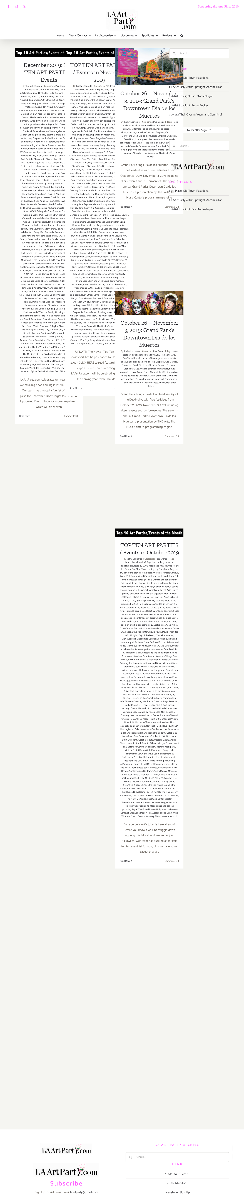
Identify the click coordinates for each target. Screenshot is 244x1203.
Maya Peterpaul (120, 229)
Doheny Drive (53, 183)
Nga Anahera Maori (38, 271)
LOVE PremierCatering (31, 253)
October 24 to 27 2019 (54, 284)
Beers (92, 138)
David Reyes (45, 170)
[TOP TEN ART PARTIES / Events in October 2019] (149, 532)
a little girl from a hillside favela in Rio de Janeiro (49, 115)
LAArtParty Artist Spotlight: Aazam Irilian (196, 86)
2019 (23, 103)
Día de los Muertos (148, 136)
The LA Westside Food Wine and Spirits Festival (55, 347)
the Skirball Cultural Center (54, 354)
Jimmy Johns (57, 229)
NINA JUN (29, 274)
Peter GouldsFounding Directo (48, 309)
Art (168, 604)
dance (78, 159)
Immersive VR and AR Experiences (50, 88)
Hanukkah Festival (40, 218)
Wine (175, 813)
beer (59, 145)
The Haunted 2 (171, 789)
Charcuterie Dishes (43, 159)
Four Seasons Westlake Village (107, 183)
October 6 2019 (111, 267)
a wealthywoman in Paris (41, 121)
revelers (167, 764)
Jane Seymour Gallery (39, 229)
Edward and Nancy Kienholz (34, 187)
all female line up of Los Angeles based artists (52, 131)
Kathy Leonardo (34, 86)
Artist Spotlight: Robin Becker (189, 105)
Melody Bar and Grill (32, 257)
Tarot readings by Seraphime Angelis (58, 97)
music (58, 257)
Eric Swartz (165, 646)
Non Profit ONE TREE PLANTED (112, 253)
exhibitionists (41, 190)
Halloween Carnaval (165, 667)
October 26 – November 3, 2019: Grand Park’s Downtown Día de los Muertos (149, 52)
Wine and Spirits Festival (33, 371)
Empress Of (103, 173)
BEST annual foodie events (32, 152)
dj (45, 183)
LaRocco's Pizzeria (46, 246)
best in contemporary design (61, 152)
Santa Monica (50, 319)
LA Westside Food (31, 243)
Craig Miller (57, 163)
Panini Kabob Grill (41, 302)
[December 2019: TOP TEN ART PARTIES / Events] (49, 52)
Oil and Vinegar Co (59, 295)
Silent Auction (166, 775)
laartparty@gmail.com (84, 1192)
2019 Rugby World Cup (38, 103)
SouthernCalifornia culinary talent (57, 333)
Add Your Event (178, 1174)
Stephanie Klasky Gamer (34, 337)
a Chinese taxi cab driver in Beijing (49, 114)
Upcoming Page (28, 364)
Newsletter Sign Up (199, 130)
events (31, 190)
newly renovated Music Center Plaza (46, 267)
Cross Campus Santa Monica (83, 156)
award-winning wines (31, 145)
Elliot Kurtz (54, 187)
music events (119, 232)
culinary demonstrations (47, 166)
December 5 (54, 176)
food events (77, 183)
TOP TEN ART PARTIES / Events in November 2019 (99, 72)
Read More (24, 416)
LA (172, 684)
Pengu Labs (118, 278)
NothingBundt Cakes (30, 281)
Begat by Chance (104, 138)
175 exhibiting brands (30, 100)
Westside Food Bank (162, 813)
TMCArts (24, 361)
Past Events (60, 86)
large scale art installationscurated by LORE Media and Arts (46, 91)
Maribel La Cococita (52, 253)
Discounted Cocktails (60, 180)
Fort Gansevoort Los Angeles (34, 201)
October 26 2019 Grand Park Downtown (158, 146)
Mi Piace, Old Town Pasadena (189, 77)
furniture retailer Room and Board (95, 190)
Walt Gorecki (43, 364)
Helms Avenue (96, 197)
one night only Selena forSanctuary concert (50, 296)
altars (58, 135)
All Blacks (84, 124)
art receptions (107, 135)
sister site (35, 333)
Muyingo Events (29, 260)
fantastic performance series (99, 176)
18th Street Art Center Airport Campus (59, 100)
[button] (181, 35)
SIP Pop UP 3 (43, 330)
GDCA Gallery (36, 211)
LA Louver (173, 687)
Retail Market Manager (52, 316)
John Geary (34, 232)
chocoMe (57, 159)
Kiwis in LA (164, 684)
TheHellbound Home (30, 357)
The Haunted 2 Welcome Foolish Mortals (40, 344)
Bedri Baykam (49, 145)
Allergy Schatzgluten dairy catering (37, 135)
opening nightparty (115, 274)
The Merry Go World (31, 351)
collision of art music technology (87, 152)
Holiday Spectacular (41, 222)
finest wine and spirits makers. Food (38, 197)
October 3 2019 (57, 288)
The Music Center (31, 354)
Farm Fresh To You (50, 194)
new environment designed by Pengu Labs (50, 262)
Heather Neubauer (59, 218)
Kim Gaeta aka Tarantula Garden (56, 232)
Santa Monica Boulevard (41, 323)
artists (168, 608)
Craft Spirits (45, 163)
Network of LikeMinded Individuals (55, 260)
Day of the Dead (38, 173)
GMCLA (48, 211)
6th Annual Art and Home (44, 110)
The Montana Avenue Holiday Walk (59, 351)
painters (27, 302)
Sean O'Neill (33, 326)
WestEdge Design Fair (40, 368)
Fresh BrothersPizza (59, 204)
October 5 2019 (45, 291)
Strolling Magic (55, 337)
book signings (50, 156)
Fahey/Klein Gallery (58, 190)
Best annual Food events (94, 142)
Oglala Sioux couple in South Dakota (47, 293)
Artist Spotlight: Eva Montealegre (192, 96)
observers (45, 281)
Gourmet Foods (60, 211)
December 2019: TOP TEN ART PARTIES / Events (49, 72)
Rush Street (36, 319)
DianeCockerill (42, 180)
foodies (87, 183)
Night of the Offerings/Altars (113, 246)
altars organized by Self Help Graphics (98, 129)
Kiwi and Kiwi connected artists (42, 236)
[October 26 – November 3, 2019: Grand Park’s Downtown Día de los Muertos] (149, 66)
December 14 (53, 173)
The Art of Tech (54, 340)
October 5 (32, 291)
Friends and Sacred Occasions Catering (48, 206)
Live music (36, 250)
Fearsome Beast (83, 180)
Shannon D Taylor (49, 326)
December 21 (27, 176)
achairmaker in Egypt (43, 124)
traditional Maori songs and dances (61, 361)
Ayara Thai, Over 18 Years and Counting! (196, 114)
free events (43, 204)
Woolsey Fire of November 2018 (161, 816)
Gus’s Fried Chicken (53, 215)
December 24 (40, 176)
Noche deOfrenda (43, 274)
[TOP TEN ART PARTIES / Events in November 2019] (99, 52)
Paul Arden (56, 302)
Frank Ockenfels (29, 204)
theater (168, 799)
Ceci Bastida (27, 159)
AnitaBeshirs (48, 138)
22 (39, 107)
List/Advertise (177, 1183)
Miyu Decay (48, 257)
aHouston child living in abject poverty (39, 128)
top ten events (36, 361)
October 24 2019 (35, 284)
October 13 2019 (59, 281)
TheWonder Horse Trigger (54, 357)
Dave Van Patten (30, 170)
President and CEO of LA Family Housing (43, 312)
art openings (38, 142)
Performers (26, 309)
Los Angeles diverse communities (59, 250)
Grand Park (38, 215)
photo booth (120, 284)
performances (116, 281)
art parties (50, 142)
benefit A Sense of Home (40, 149)
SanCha (35, 97)
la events (43, 239)
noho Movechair (61, 274)
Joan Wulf (169, 677)
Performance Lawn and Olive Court (41, 305)
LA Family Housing (57, 239)
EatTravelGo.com (107, 170)
